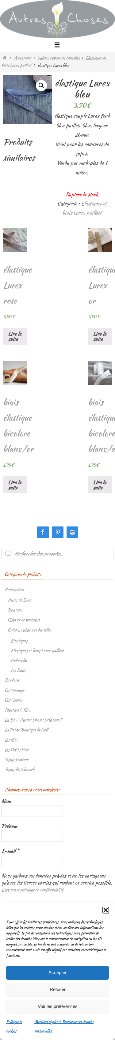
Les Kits (11, 740)
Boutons (15, 610)
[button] (106, 910)
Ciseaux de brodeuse (24, 620)
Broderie (12, 680)
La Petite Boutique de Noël (26, 730)
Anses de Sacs (19, 600)
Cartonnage (14, 690)
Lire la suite (14, 336)
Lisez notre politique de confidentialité (32, 890)
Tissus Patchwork (20, 769)
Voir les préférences (58, 1006)
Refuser (58, 989)
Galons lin (19, 660)
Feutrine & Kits (17, 710)
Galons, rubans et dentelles (58, 58)
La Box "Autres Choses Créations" (33, 720)
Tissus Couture (17, 759)
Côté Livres (13, 700)
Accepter (57, 972)
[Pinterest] (57, 532)
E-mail (10, 851)
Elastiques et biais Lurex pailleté (37, 650)
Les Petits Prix (17, 750)
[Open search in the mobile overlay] (57, 554)
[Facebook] (43, 532)
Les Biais (18, 670)
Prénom (9, 826)
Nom (6, 801)
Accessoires (22, 58)
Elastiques (19, 641)
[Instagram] (72, 532)
